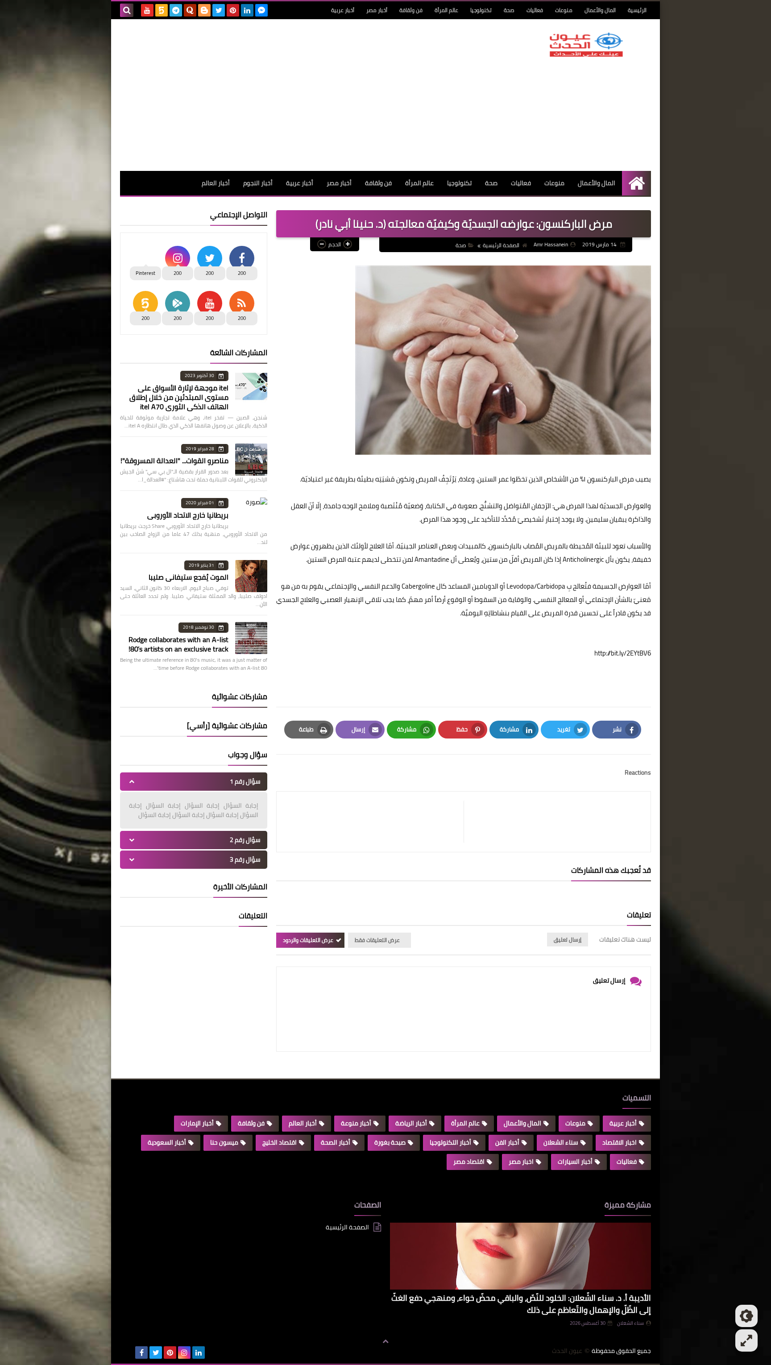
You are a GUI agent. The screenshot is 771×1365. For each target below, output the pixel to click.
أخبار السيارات (575, 1161)
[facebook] (141, 1352)
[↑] (385, 1341)
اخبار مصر (521, 1161)
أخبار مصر (376, 10)
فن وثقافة (411, 10)
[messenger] (261, 10)
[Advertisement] (282, 95)
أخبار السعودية (167, 1142)
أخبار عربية (342, 10)
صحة (509, 10)
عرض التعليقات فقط (377, 940)
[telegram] (176, 10)
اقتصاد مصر (469, 1161)
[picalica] (127, 1352)
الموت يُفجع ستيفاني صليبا (188, 577)
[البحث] (126, 10)
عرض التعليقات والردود (308, 940)
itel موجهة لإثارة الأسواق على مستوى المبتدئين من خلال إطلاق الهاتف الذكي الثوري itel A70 (178, 397)
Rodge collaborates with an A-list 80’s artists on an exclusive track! (178, 644)
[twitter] (218, 10)
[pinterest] (233, 10)
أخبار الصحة (335, 1142)
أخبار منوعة (356, 1123)
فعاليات (534, 10)
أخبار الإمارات (197, 1123)
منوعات (563, 10)
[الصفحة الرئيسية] (636, 183)
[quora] (190, 10)
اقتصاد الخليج (279, 1142)
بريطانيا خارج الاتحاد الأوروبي (187, 515)
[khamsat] (161, 10)
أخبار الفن (507, 1142)
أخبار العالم (216, 183)
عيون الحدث (567, 1351)
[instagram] (184, 1352)
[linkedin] (247, 10)
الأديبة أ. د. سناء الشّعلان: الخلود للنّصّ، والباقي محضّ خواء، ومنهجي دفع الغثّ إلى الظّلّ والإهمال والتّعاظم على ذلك (521, 1303)
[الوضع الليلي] (746, 1316)
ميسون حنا (224, 1142)
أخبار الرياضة (411, 1123)
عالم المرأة (446, 10)
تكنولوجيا (481, 10)
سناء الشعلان (560, 1142)
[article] (375, 822)
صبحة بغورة (390, 1142)
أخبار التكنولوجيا (450, 1142)
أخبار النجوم (258, 183)
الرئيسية (637, 10)
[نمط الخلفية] (746, 1340)
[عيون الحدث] (586, 45)
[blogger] (204, 10)
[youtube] (147, 10)
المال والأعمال (600, 10)
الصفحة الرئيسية (501, 245)
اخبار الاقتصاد (619, 1142)
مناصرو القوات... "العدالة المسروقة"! (174, 460)
